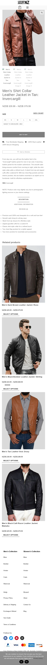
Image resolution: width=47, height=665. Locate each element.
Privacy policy (38, 658)
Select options (10, 314)
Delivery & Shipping (9, 604)
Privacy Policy (8, 598)
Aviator (5, 570)
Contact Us (27, 604)
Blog (25, 611)
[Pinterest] (17, 638)
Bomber (5, 564)
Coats (5, 577)
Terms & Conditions (9, 624)
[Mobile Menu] (27, 7)
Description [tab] (23, 199)
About (25, 598)
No (27, 662)
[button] (42, 12)
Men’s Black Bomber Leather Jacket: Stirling (22, 377)
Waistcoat (6, 584)
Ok (21, 662)
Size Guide (6, 618)
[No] (44, 658)
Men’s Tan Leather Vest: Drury (15, 452)
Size (4, 114)
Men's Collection (10, 551)
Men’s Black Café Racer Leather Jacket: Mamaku (20, 524)
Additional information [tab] (23, 204)
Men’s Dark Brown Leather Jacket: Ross (20, 305)
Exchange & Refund (9, 611)
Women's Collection (32, 551)
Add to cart (23, 134)
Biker (5, 557)
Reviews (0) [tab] (23, 209)
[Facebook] (5, 638)
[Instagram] (22, 638)
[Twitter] (11, 638)
